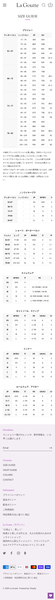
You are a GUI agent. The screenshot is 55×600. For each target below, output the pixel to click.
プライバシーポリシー (14, 495)
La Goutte (14, 588)
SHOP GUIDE (10, 470)
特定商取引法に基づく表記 (16, 514)
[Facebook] (11, 553)
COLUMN (8, 475)
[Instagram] (18, 553)
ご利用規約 (8, 509)
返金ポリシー (9, 499)
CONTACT (8, 480)
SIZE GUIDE (9, 465)
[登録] (50, 447)
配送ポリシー (9, 504)
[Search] (43, 5)
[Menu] (4, 5)
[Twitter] (4, 553)
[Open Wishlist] (51, 596)
